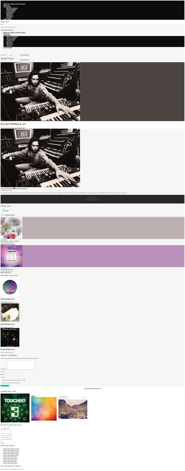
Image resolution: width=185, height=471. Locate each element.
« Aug (2, 443)
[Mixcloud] (98, 388)
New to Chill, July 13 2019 (10, 460)
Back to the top (5, 22)
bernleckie (18, 188)
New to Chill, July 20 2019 (10, 458)
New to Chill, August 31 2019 (11, 449)
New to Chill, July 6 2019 (9, 461)
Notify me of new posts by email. (11, 383)
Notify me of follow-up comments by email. (14, 380)
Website (3, 377)
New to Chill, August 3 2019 (10, 455)
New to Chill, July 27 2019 (10, 457)
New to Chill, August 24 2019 (11, 450)
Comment (4, 369)
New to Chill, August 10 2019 (11, 453)
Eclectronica (22, 128)
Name (3, 371)
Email (2, 374)
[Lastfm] (92, 388)
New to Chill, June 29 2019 (10, 463)
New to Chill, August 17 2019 (11, 452)
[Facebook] (87, 388)
